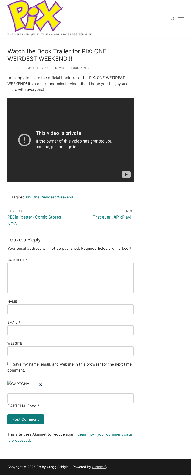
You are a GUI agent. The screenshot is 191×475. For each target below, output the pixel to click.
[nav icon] (181, 19)
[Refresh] (40, 383)
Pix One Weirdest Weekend (49, 197)
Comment (17, 260)
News (59, 68)
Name (13, 301)
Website (14, 343)
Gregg (15, 68)
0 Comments (79, 68)
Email (13, 322)
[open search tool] (173, 19)
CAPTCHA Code (21, 405)
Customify (99, 467)
